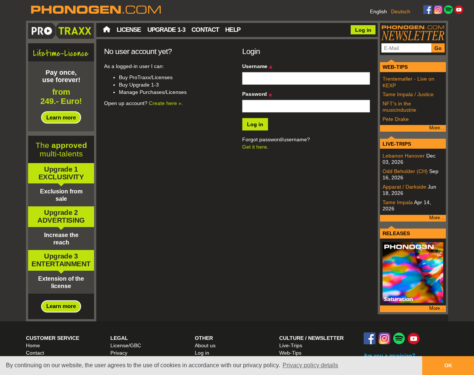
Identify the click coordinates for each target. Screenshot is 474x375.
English (378, 11)
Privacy (118, 353)
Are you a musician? (389, 355)
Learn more (61, 117)
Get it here (254, 147)
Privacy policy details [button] (310, 365)
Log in (363, 30)
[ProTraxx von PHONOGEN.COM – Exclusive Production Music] (237, 10)
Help (232, 29)
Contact (205, 29)
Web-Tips (290, 353)
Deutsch (400, 11)
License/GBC (125, 345)
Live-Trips (290, 345)
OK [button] (448, 365)
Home (106, 29)
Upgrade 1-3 (166, 29)
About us (205, 345)
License (129, 29)
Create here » (165, 103)
